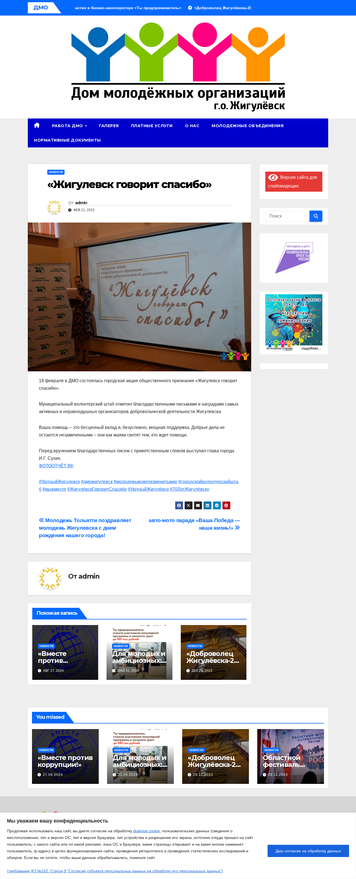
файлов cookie (146, 831)
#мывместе (54, 489)
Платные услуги (152, 125)
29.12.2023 (203, 775)
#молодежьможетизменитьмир (145, 481)
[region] (178, 846)
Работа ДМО (68, 125)
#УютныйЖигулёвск (148, 489)
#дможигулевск (97, 481)
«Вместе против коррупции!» (60, 660)
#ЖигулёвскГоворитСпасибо (97, 489)
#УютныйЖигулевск (59, 481)
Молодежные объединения (247, 125)
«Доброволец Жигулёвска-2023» (212, 660)
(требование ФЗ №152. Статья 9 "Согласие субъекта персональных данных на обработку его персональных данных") (115, 871)
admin (81, 202)
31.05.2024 (128, 775)
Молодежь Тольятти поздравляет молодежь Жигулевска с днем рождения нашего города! (85, 527)
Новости (56, 172)
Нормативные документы (67, 140)
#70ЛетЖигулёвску (189, 489)
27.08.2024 (53, 775)
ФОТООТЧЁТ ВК (56, 465)
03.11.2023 (278, 775)
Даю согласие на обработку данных (308, 851)
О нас (192, 125)
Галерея (109, 125)
